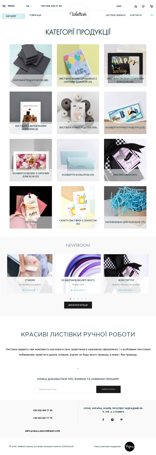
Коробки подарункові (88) (30, 80)
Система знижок (116, 15)
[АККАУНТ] (136, 7)
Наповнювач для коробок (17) (125, 222)
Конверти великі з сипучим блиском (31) (31, 175)
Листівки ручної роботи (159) (78, 128)
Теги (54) (30, 222)
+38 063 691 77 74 (42, 418)
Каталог (11, 16)
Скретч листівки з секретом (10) (78, 222)
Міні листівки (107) (125, 175)
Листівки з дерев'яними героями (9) (30, 127)
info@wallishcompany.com (42, 431)
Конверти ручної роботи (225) (125, 128)
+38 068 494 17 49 (51, 6)
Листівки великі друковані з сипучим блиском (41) (78, 80)
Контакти (136, 15)
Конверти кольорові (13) (78, 175)
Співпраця (35, 15)
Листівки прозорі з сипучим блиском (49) (125, 80)
